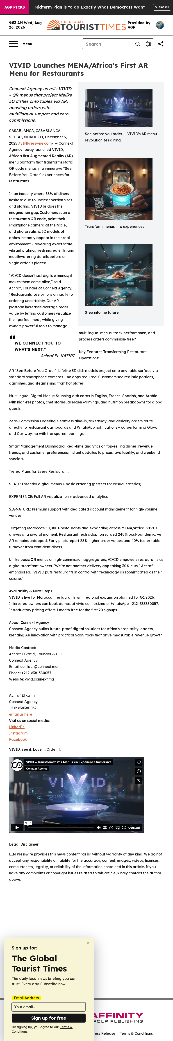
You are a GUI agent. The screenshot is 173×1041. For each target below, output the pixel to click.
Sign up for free (48, 1018)
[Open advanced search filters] (148, 44)
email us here (20, 714)
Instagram (18, 733)
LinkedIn (17, 727)
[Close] (88, 943)
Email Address (26, 998)
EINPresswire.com (36, 143)
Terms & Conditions (136, 1033)
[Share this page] (161, 43)
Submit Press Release (96, 1033)
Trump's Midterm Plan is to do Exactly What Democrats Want (81, 7)
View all (162, 7)
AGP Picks (15, 7)
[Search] (137, 44)
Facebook (18, 739)
